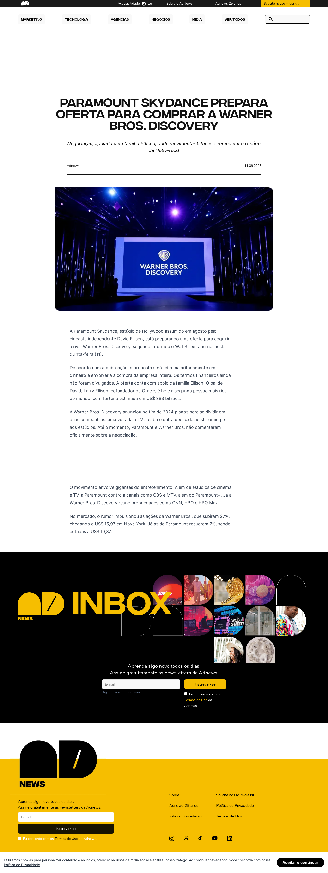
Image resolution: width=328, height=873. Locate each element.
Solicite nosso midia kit (235, 795)
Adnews (73, 165)
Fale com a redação (185, 816)
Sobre (174, 795)
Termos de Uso (195, 700)
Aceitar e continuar (300, 862)
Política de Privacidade (235, 805)
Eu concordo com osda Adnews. (202, 700)
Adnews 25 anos (183, 805)
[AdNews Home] (24, 3)
